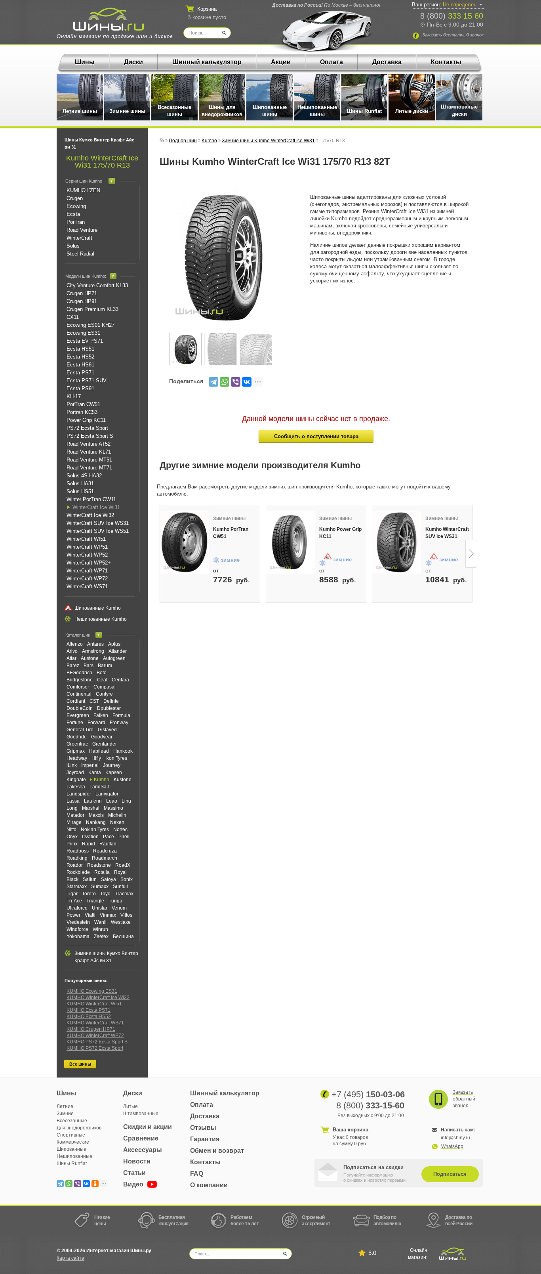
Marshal (90, 808)
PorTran (76, 222)
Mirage (74, 822)
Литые (130, 1106)
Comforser (78, 687)
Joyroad (75, 772)
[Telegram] (213, 382)
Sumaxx (100, 886)
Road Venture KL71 (89, 452)
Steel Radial (80, 254)
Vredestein (78, 922)
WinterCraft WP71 (87, 571)
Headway (77, 758)
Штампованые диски (459, 110)
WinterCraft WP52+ (89, 563)
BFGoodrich (79, 672)
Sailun (90, 879)
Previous (160, 554)
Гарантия (204, 1139)
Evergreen (78, 715)
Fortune (75, 722)
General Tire (80, 729)
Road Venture (82, 230)
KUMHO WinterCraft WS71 (95, 1023)
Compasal (104, 687)
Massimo (113, 808)
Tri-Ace (74, 901)
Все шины (80, 1064)
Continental (79, 694)
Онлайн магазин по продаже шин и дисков (115, 36)
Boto (102, 672)
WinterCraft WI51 (86, 539)
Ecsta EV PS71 (85, 341)
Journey (111, 765)
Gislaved (107, 729)
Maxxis (96, 815)
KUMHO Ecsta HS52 (89, 1016)
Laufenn (93, 801)
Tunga (115, 901)
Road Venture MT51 (89, 460)
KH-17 (74, 396)
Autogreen (114, 658)
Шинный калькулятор (207, 62)
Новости (136, 1161)
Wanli (100, 922)
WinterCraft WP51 (87, 547)
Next (471, 554)
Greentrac (77, 744)
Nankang (96, 822)
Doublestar (109, 708)
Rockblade (78, 872)
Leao (111, 801)
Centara (120, 680)
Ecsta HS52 (80, 357)
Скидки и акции (147, 1126)
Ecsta (73, 214)
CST (94, 701)
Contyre (104, 694)
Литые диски (411, 111)
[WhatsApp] (224, 382)
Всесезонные (72, 1120)
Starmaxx (77, 886)
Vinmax (108, 915)
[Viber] (235, 382)
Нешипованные (74, 1156)
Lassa (73, 801)
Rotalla (102, 872)
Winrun (100, 929)
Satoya (108, 879)
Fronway (119, 722)
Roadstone (99, 865)
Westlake (121, 922)
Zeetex (101, 936)
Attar (71, 658)
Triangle (95, 901)
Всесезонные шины (174, 110)
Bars (88, 665)
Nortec (120, 829)
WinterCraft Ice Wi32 (90, 515)
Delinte (111, 701)
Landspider (79, 794)
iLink (72, 765)
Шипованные (71, 1149)
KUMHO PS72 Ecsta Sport (95, 1048)
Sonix (126, 879)
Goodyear (101, 737)
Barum (105, 665)
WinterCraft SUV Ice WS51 (98, 531)
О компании (209, 1185)
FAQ (196, 1173)
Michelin (117, 815)
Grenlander (104, 744)
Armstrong (93, 651)
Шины (85, 62)
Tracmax (124, 893)
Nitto (71, 829)
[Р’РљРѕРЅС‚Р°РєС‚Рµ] (246, 382)
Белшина (123, 936)
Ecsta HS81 (80, 365)
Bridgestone (80, 680)
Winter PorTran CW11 (91, 499)
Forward (96, 722)
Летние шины (80, 111)
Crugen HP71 (82, 293)
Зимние (65, 1113)
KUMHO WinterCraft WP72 (95, 1035)
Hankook (123, 751)
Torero (89, 893)
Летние (65, 1106)
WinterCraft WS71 (87, 586)
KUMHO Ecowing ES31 (92, 991)
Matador (75, 815)
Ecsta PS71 (80, 373)
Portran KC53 (82, 412)
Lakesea (76, 787)
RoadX (122, 865)
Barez (73, 665)
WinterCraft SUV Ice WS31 (98, 523)
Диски (133, 62)
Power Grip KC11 (86, 420)
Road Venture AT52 (88, 444)
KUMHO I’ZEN (83, 190)
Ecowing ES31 (83, 333)
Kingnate (76, 779)
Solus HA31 (80, 483)
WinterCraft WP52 (87, 555)
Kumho (101, 779)
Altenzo (75, 644)
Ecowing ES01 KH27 (90, 325)
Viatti (90, 915)
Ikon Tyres (116, 758)
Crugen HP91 (82, 301)
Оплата (331, 62)
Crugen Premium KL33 (92, 309)
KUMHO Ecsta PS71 (88, 1010)
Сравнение (140, 1138)
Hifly (96, 758)
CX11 (73, 317)
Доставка (387, 62)
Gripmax (76, 751)
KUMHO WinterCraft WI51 (94, 1004)
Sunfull (120, 886)
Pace (108, 836)
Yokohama (78, 936)
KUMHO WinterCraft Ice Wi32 (98, 997)
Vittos (126, 915)
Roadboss (78, 851)
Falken (100, 715)
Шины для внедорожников (222, 110)
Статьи (134, 1172)
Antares (95, 644)
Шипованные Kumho (97, 608)
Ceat (102, 680)
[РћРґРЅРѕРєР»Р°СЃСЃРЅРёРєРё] (95, 1183)
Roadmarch (104, 858)
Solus (73, 246)
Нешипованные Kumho (100, 619)
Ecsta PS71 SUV (87, 380)
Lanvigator (106, 794)
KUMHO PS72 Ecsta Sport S (97, 1042)
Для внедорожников (79, 1128)
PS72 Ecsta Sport (87, 428)
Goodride (77, 737)
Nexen (117, 822)
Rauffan (107, 844)
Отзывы (203, 1127)
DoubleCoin (80, 708)
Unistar (99, 908)
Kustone (122, 779)
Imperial (90, 765)
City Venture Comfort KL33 (97, 285)
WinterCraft (79, 238)
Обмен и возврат (217, 1150)
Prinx (72, 844)
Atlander (118, 651)
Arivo (72, 651)
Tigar (72, 893)
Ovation (90, 836)
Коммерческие (73, 1142)
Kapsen (113, 772)
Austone (90, 658)
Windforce (77, 929)
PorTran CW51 (83, 404)
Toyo (105, 893)
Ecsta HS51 (80, 349)
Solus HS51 (80, 491)
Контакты (446, 62)
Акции (281, 62)
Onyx (72, 836)
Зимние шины (127, 111)
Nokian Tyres (95, 829)
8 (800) (451, 15)
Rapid (88, 844)
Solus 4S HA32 (84, 476)
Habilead (99, 751)
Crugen (75, 198)
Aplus (114, 644)
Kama (94, 772)
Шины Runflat (364, 111)
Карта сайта (70, 1258)
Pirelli (124, 836)
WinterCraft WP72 (87, 579)
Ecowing (76, 206)
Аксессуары (142, 1149)
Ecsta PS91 (80, 388)
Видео (134, 1184)
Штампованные (140, 1113)
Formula (121, 715)
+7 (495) (368, 1094)
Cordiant (76, 701)
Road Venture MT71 (89, 468)
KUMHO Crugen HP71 (91, 1029)
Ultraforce (77, 908)
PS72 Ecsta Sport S (90, 436)
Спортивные (71, 1135)
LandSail (99, 787)
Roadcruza (105, 851)
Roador (75, 865)
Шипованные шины (270, 110)
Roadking (77, 858)
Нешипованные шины (317, 110)
